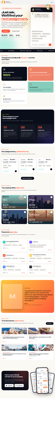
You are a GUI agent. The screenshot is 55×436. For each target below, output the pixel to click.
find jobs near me (35, 36)
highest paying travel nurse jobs (37, 31)
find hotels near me (35, 40)
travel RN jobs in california (36, 33)
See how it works (16, 31)
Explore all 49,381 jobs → (27, 178)
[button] (10, 165)
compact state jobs (43, 36)
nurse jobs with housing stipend (37, 38)
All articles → (49, 323)
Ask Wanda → (6, 31)
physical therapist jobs (46, 33)
